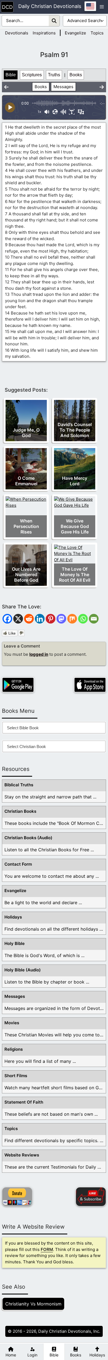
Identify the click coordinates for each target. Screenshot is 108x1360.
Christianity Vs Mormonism (33, 1304)
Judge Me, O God (26, 432)
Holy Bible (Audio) (22, 969)
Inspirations (44, 33)
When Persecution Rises (26, 526)
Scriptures (32, 74)
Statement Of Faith (23, 1102)
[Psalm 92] (101, 87)
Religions (13, 1049)
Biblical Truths (18, 784)
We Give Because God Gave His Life (75, 526)
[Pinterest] (50, 619)
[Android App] (18, 684)
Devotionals (16, 33)
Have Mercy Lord (74, 480)
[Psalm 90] (6, 87)
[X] (18, 619)
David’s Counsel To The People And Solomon (75, 430)
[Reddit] (29, 619)
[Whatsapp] (83, 619)
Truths (54, 74)
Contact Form (18, 864)
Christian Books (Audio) (28, 837)
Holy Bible (14, 943)
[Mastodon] (61, 619)
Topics (97, 33)
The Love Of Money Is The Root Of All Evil (74, 574)
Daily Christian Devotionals (49, 6)
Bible (11, 74)
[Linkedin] (40, 619)
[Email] (94, 619)
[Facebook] (7, 619)
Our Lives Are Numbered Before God (26, 574)
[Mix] (72, 619)
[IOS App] (90, 684)
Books (76, 74)
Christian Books (20, 811)
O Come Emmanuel (26, 480)
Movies (11, 1022)
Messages (63, 86)
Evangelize (75, 33)
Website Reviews (21, 1155)
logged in (38, 654)
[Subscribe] (91, 1196)
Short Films (15, 1075)
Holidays (13, 917)
